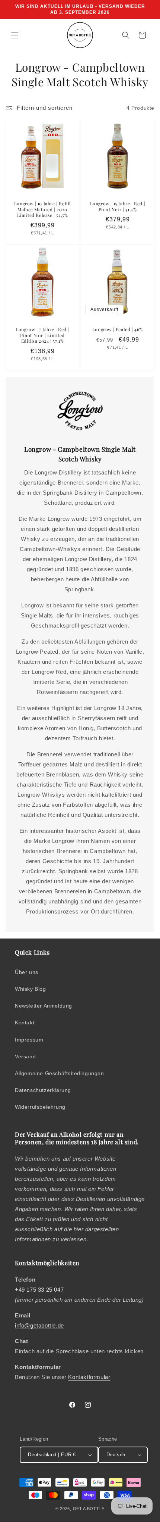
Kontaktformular (89, 1377)
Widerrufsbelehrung (40, 1107)
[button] (15, 35)
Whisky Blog (30, 989)
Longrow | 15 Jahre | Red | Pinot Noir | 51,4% (117, 206)
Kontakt (24, 1022)
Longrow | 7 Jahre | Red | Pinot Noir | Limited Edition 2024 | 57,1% (42, 335)
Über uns (26, 972)
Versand (25, 1056)
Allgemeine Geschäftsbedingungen (59, 1073)
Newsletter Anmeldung (43, 1006)
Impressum (29, 1040)
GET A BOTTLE (89, 1508)
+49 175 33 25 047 (39, 1289)
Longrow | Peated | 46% (117, 329)
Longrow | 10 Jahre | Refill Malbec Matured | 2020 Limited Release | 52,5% (42, 209)
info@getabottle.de (39, 1325)
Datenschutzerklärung (43, 1090)
